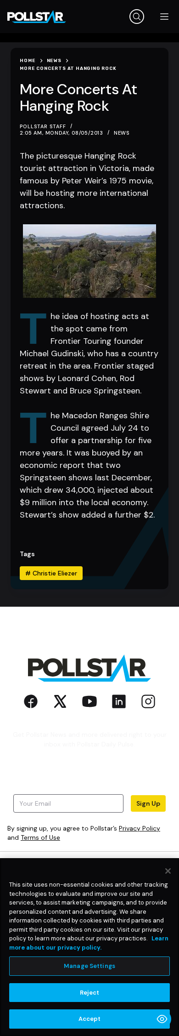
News (122, 133)
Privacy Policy (139, 828)
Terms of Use (40, 837)
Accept (89, 1019)
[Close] (168, 871)
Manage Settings (89, 966)
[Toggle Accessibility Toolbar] (162, 1019)
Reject (90, 992)
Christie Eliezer (51, 573)
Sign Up (148, 803)
